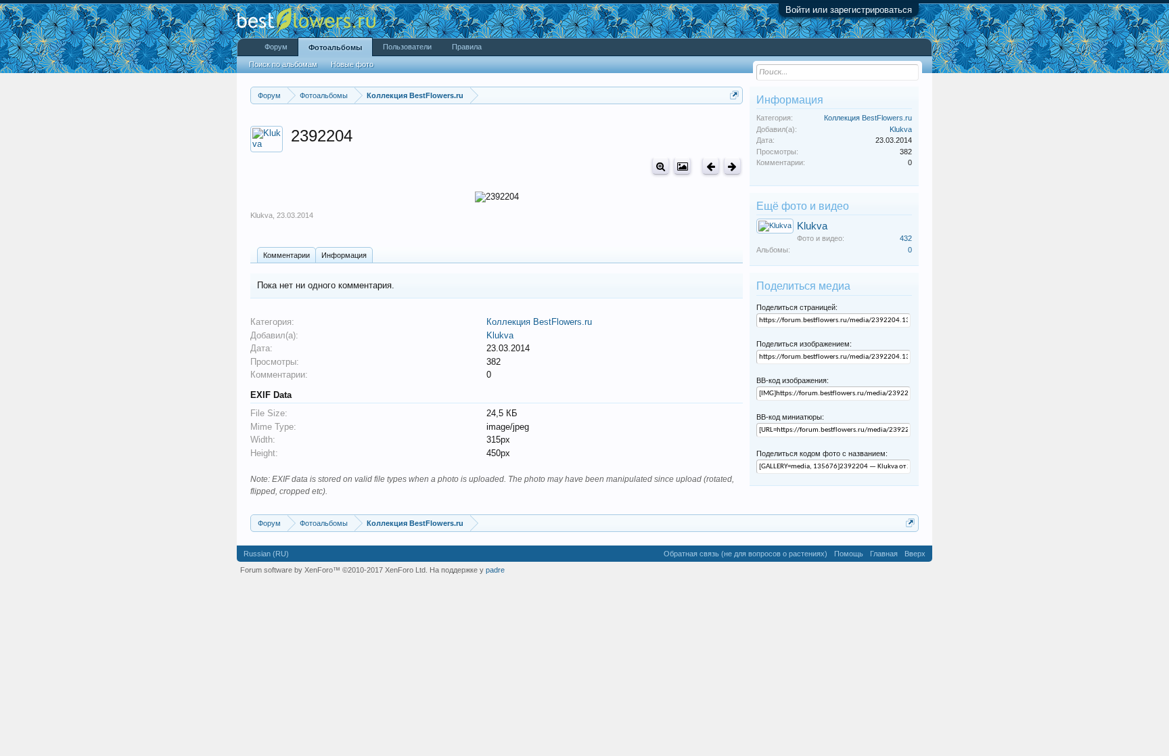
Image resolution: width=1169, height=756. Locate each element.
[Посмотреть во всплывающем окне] (682, 166)
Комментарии (286, 255)
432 (906, 238)
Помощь (848, 554)
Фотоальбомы (335, 47)
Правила (467, 47)
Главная (884, 554)
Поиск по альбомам (283, 64)
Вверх (914, 554)
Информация (344, 255)
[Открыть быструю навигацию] (734, 95)
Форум (276, 47)
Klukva (261, 215)
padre (495, 570)
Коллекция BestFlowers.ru (539, 322)
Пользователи (407, 47)
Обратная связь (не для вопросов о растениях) (745, 554)
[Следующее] (732, 166)
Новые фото (352, 64)
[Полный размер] (660, 166)
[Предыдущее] (710, 166)
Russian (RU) (266, 554)
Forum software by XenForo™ (334, 570)
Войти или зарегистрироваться (848, 10)
